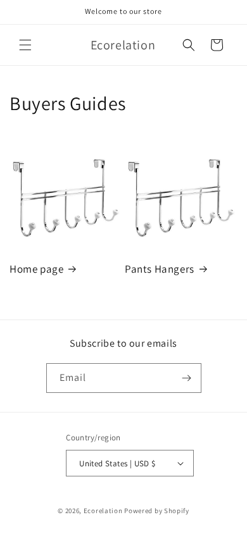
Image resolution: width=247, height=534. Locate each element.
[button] (25, 45)
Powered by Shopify (156, 510)
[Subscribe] (187, 378)
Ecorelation (103, 510)
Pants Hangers (159, 269)
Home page (36, 269)
